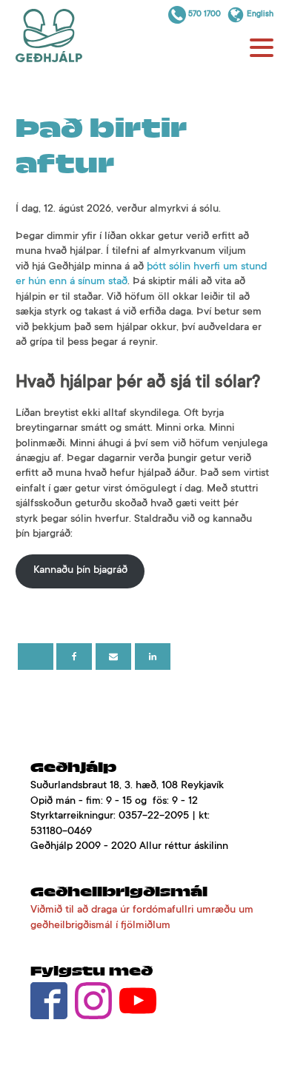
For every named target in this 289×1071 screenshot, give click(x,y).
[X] (35, 656)
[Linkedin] (152, 656)
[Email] (113, 656)
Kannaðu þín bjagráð (80, 571)
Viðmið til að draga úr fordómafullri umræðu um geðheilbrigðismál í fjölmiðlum (141, 917)
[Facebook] (74, 656)
